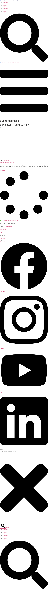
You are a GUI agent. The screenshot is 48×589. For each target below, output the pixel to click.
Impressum (2, 237)
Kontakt (4, 6)
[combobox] (24, 451)
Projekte (4, 3)
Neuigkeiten (5, 2)
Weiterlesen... (3, 170)
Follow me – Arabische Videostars (8, 162)
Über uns (4, 5)
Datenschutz (3, 238)
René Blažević (9, 226)
